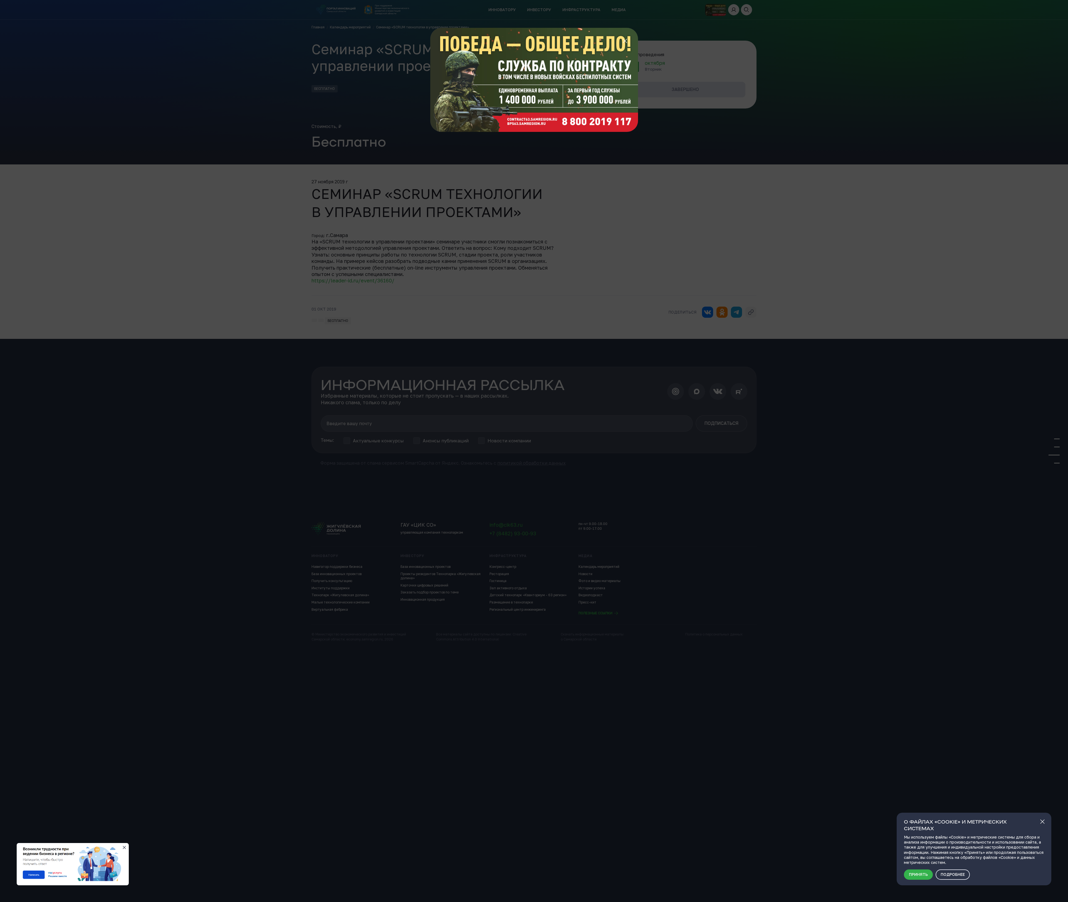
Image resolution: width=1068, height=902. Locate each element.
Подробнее (953, 874)
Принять (918, 874)
